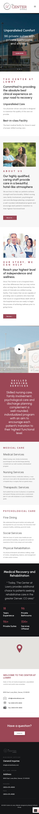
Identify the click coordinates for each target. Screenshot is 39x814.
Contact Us (19, 733)
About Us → (10, 218)
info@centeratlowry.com (11, 765)
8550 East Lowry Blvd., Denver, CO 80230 (16, 692)
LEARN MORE (19, 53)
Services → (9, 316)
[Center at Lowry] (19, 349)
